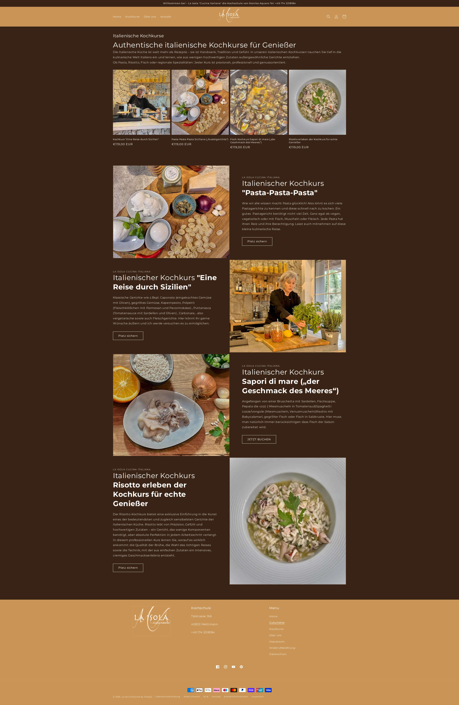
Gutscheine (277, 622)
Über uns (275, 635)
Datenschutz (278, 654)
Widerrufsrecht (192, 696)
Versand (216, 696)
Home (273, 616)
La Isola (126, 697)
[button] (328, 17)
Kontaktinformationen (236, 696)
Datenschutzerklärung (168, 696)
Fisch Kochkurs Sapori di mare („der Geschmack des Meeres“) (252, 141)
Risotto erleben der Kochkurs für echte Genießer (313, 141)
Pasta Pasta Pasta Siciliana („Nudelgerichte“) (200, 139)
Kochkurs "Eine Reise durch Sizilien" (136, 139)
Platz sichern (257, 241)
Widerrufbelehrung (282, 647)
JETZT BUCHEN (259, 439)
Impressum (277, 641)
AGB (205, 696)
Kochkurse (276, 629)
